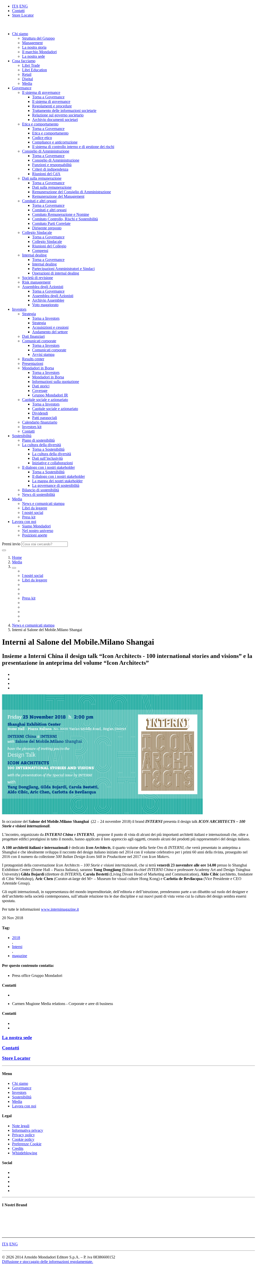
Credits (17, 1148)
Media (27, 83)
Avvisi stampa (43, 354)
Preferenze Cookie (26, 1144)
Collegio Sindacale (37, 232)
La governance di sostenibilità (55, 485)
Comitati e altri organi (39, 201)
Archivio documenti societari (55, 119)
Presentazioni (32, 363)
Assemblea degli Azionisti (42, 287)
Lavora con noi (24, 521)
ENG (23, 6)
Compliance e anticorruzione (55, 142)
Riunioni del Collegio (49, 246)
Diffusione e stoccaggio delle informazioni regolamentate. (47, 1261)
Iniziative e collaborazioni (52, 463)
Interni (17, 947)
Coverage (39, 390)
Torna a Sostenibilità (48, 449)
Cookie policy (23, 1139)
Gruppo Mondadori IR (50, 395)
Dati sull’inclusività (47, 458)
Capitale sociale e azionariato (45, 399)
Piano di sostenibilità (38, 440)
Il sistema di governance (41, 92)
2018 (16, 938)
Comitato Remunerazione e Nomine (60, 214)
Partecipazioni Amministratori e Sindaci (63, 268)
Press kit (28, 517)
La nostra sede (33, 56)
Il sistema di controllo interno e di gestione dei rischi (73, 147)
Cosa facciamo (23, 61)
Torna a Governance (48, 97)
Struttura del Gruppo (38, 38)
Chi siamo (20, 34)
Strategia (29, 314)
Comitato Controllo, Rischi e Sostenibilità (65, 219)
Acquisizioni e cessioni (50, 327)
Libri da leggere (34, 508)
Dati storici (40, 386)
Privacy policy (23, 1135)
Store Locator (23, 15)
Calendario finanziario (39, 422)
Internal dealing (34, 255)
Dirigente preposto (46, 228)
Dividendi (40, 413)
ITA (15, 6)
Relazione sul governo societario (58, 115)
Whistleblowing (24, 1153)
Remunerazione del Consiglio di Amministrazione (71, 192)
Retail (26, 74)
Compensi (40, 250)
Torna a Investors (45, 318)
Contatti (18, 11)
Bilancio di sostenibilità (40, 490)
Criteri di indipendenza (50, 169)
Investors (19, 309)
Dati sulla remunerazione (41, 178)
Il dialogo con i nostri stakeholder (48, 467)
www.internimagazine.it (60, 909)
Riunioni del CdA (46, 174)
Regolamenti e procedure (52, 106)
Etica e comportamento (40, 124)
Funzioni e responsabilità (52, 165)
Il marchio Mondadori (39, 52)
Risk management (36, 282)
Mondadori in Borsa (38, 368)
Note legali (20, 1126)
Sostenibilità (21, 436)
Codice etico (42, 138)
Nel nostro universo (37, 530)
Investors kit (31, 427)
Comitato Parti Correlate (51, 223)
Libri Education (34, 70)
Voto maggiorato (45, 305)
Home (17, 557)
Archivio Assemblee (48, 300)
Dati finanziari (33, 336)
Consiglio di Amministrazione (45, 151)
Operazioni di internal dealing (55, 273)
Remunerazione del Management (58, 196)
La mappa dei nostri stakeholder (57, 481)
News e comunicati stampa (43, 503)
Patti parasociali (44, 418)
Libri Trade (31, 65)
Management (32, 43)
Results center (33, 359)
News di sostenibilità (38, 494)
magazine (19, 956)
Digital (27, 79)
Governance (21, 88)
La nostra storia (34, 47)
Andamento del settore (50, 332)
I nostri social (32, 512)
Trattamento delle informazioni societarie (64, 110)
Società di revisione (37, 278)
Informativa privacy (27, 1130)
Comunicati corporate (39, 341)
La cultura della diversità (41, 445)
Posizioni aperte (34, 535)
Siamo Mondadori (36, 526)
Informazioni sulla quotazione (55, 381)
